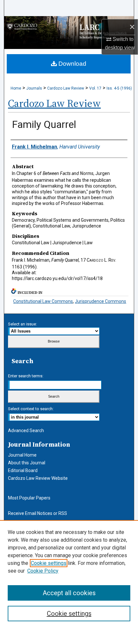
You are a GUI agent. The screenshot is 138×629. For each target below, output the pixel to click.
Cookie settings (48, 563)
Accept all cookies (69, 593)
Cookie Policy (42, 571)
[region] (69, 574)
